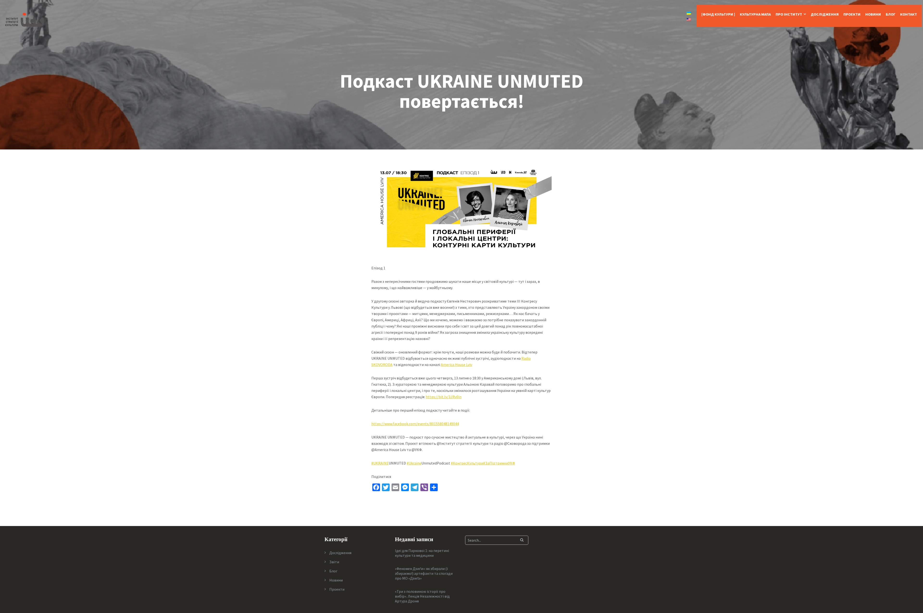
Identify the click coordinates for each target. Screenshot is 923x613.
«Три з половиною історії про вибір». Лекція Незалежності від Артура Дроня (422, 596)
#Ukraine (414, 463)
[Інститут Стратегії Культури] (25, 19)
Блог (890, 14)
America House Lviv (456, 364)
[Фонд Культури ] (718, 14)
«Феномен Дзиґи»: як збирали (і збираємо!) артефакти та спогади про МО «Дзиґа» (424, 573)
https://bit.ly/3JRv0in (444, 396)
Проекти (852, 14)
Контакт (908, 14)
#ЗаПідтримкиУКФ (499, 463)
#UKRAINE (380, 463)
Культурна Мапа (755, 14)
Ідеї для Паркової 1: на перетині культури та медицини (422, 553)
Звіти (334, 561)
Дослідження (825, 14)
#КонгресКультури (467, 463)
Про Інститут (789, 14)
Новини (873, 14)
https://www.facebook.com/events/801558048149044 (415, 423)
